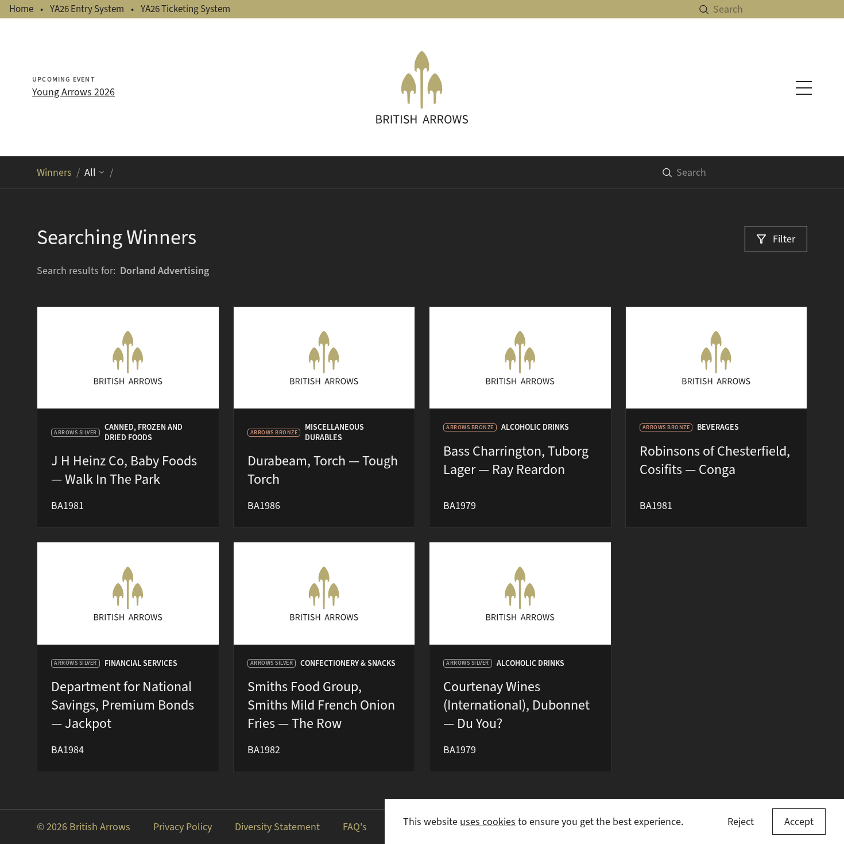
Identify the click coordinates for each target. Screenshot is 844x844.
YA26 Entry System (87, 9)
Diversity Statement (277, 827)
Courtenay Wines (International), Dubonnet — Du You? (516, 705)
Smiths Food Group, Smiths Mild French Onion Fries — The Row (321, 705)
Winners (54, 172)
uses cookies (488, 821)
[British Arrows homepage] (422, 87)
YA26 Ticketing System (185, 9)
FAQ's (355, 827)
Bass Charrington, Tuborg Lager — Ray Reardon (516, 460)
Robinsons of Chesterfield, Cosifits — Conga (715, 460)
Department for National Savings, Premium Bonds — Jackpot (122, 705)
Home (21, 9)
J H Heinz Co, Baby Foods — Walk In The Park (124, 470)
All (90, 172)
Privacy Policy (182, 827)
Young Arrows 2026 (73, 92)
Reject (740, 821)
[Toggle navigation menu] (804, 88)
